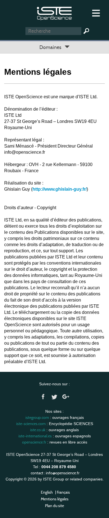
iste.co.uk (37, 429)
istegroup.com (37, 417)
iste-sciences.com (31, 423)
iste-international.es (35, 435)
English (47, 492)
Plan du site (54, 505)
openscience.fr (34, 442)
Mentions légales (54, 498)
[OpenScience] (54, 12)
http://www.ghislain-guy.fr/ (59, 189)
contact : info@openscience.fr (55, 472)
